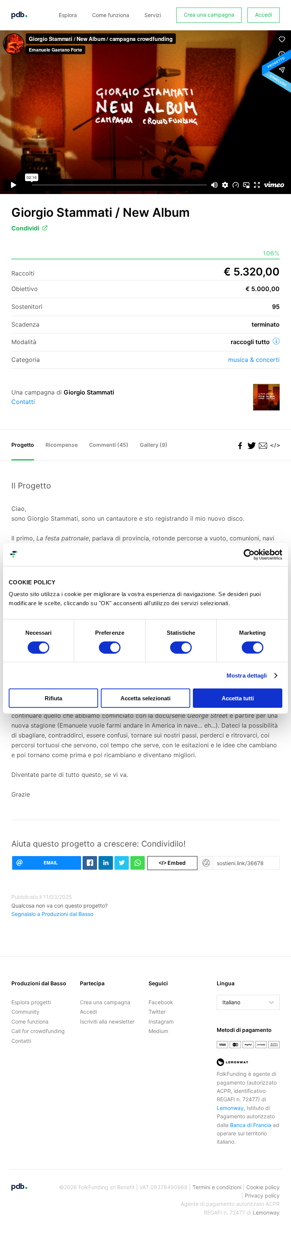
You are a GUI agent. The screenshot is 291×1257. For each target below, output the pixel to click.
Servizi (152, 15)
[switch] (109, 647)
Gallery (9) (153, 444)
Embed (172, 862)
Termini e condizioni (216, 1187)
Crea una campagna (209, 14)
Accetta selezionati (145, 698)
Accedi (263, 14)
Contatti (23, 401)
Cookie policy (263, 1187)
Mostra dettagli (247, 675)
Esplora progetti (31, 1002)
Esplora (68, 15)
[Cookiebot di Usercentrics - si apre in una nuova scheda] (249, 554)
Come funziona (110, 15)
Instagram (161, 1021)
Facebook (161, 1002)
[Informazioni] (276, 341)
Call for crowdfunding (38, 1031)
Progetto (22, 444)
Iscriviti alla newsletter (107, 1021)
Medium (158, 1031)
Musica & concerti (254, 359)
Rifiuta (53, 698)
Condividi (25, 228)
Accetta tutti (238, 698)
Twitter (157, 1011)
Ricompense (61, 444)
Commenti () (108, 444)
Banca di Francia (250, 1125)
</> (274, 445)
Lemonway (230, 1108)
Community (25, 1011)
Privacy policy (262, 1195)
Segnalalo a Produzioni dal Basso (52, 914)
